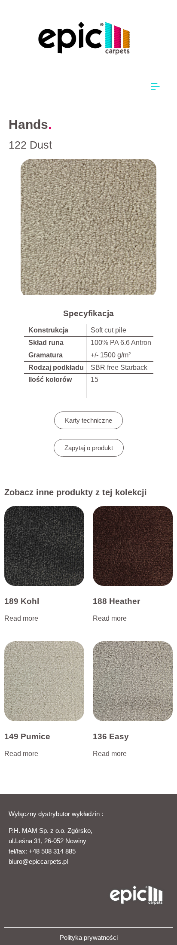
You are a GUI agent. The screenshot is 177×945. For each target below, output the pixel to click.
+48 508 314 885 (52, 851)
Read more (21, 618)
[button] (155, 87)
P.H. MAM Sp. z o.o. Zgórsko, (50, 830)
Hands (28, 124)
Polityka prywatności (89, 937)
